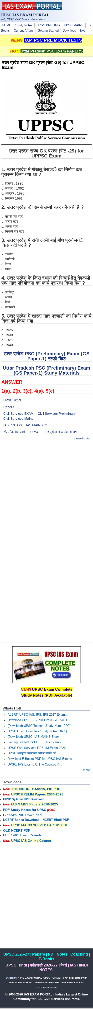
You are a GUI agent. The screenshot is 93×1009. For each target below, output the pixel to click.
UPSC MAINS (73, 25)
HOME (6, 25)
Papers (8, 407)
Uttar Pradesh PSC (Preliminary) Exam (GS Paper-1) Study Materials (46, 370)
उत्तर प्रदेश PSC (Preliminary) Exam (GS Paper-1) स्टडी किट (46, 356)
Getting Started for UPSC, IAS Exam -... (36, 742)
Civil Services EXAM (18, 413)
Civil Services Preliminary (57, 413)
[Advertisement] (46, 491)
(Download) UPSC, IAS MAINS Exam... (35, 736)
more (86, 770)
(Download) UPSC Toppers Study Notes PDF (39, 726)
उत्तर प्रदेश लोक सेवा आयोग (60, 432)
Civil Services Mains (18, 418)
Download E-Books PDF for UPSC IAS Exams (40, 759)
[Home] (32, 9)
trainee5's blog (82, 438)
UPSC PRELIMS (48, 25)
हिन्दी (83, 30)
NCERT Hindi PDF (55, 820)
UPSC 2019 (12, 400)
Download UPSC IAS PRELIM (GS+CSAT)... (39, 720)
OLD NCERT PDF (16, 830)
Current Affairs (24, 30)
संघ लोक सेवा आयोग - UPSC (21, 432)
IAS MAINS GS (37, 425)
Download (69, 30)
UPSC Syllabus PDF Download (23, 799)
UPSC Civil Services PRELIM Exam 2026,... (38, 748)
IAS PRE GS (12, 425)
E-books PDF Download (22, 815)
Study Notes (23, 25)
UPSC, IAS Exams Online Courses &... (35, 764)
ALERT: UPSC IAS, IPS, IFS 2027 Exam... (38, 714)
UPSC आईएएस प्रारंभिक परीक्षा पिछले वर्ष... (33, 753)
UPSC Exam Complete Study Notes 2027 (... (39, 731)
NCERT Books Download (21, 820)
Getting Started (48, 30)
